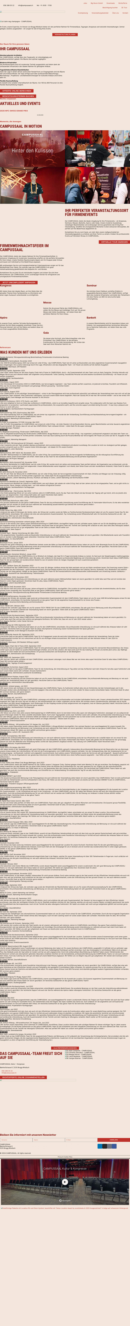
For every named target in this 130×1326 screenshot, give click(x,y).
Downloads (111, 3)
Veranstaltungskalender (100, 13)
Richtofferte (122, 3)
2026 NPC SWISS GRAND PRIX (14, 111)
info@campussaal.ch (40, 1146)
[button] (65, 1042)
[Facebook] (114, 1146)
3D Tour (124, 8)
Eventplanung (83, 13)
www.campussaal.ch (40, 1148)
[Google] (109, 1146)
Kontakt (125, 13)
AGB (66, 1146)
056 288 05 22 (38, 1144)
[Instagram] (104, 1146)
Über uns (115, 13)
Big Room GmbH (97, 3)
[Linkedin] (100, 1146)
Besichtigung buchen (110, 8)
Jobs (85, 3)
